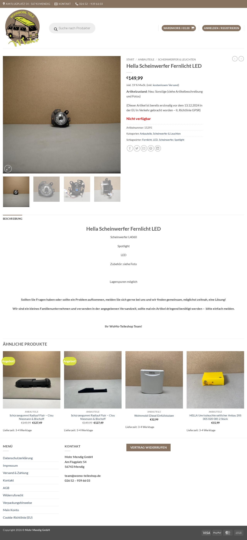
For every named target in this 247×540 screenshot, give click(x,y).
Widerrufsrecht (13, 495)
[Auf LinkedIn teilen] (158, 148)
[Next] (113, 114)
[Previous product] (241, 58)
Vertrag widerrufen (148, 447)
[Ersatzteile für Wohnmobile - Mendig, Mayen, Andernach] (22, 28)
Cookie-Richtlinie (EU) (18, 517)
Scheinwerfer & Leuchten (177, 59)
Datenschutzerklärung (18, 458)
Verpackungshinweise (17, 502)
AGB (6, 488)
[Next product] (235, 58)
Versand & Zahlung (15, 473)
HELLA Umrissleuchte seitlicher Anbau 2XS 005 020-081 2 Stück (215, 417)
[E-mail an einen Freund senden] (144, 148)
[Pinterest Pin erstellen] (151, 148)
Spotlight (179, 139)
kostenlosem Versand (165, 85)
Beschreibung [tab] (12, 218)
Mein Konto (11, 510)
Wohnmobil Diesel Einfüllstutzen (154, 415)
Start (130, 59)
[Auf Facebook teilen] (130, 148)
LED (155, 139)
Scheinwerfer (166, 139)
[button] (179, 28)
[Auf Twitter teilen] (137, 148)
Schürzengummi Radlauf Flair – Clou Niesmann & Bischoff (31, 417)
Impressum (10, 465)
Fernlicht (147, 139)
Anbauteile (146, 59)
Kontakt (8, 480)
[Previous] (10, 114)
